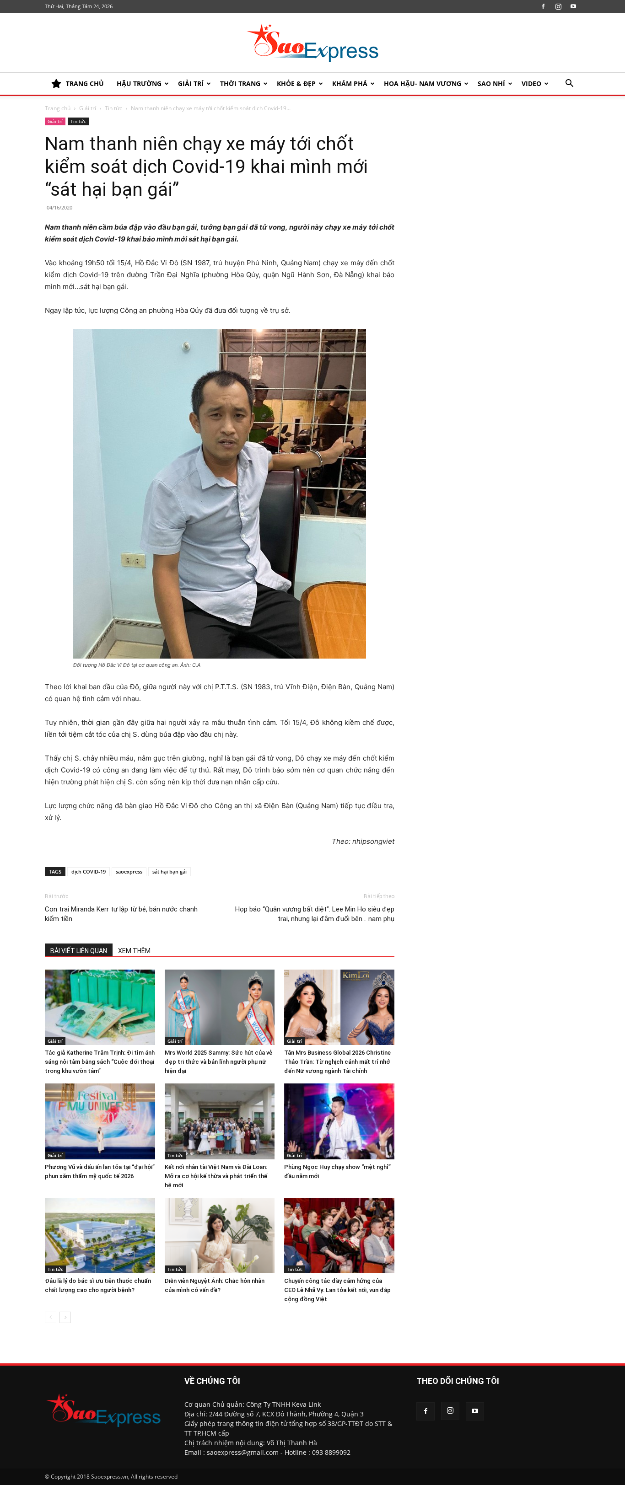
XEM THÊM (134, 950)
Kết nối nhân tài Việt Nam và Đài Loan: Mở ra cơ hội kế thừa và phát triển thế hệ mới (216, 1176)
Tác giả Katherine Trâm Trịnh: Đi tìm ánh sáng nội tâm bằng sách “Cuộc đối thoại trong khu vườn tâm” (100, 1061)
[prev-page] (50, 1317)
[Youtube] (573, 6)
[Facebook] (543, 6)
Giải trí (191, 83)
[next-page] (65, 1317)
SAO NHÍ (491, 83)
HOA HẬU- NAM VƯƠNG (422, 83)
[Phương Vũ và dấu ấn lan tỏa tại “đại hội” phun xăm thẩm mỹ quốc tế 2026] (100, 1121)
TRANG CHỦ (85, 83)
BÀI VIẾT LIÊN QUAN (78, 950)
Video (531, 83)
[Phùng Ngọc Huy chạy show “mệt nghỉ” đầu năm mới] (339, 1121)
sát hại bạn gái (169, 871)
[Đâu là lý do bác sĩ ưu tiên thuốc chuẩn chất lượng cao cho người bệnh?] (100, 1236)
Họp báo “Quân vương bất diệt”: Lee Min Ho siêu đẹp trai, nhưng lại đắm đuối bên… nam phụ (314, 914)
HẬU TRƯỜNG (139, 83)
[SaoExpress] (312, 43)
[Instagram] (558, 6)
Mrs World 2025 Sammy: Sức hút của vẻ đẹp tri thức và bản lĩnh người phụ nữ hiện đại (218, 1061)
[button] (569, 84)
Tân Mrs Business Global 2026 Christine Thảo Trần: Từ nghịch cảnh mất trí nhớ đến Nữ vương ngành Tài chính (337, 1061)
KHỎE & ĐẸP (296, 83)
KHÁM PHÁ (349, 83)
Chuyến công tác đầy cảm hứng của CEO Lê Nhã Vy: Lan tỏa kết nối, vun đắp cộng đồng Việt (337, 1290)
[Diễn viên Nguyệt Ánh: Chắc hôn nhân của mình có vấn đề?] (220, 1236)
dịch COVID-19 (88, 871)
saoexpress (129, 871)
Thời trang (240, 83)
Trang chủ (57, 108)
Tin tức (113, 108)
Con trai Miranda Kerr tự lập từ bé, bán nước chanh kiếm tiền (121, 914)
